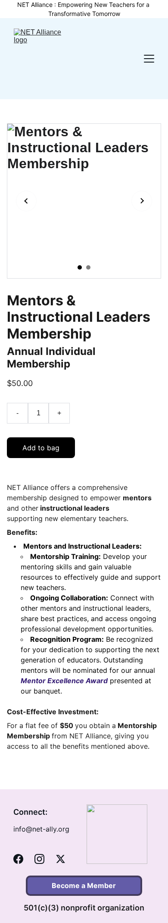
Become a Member (84, 885)
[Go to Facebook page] (18, 859)
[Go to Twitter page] (60, 859)
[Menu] (149, 59)
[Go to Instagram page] (39, 859)
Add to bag (40, 447)
